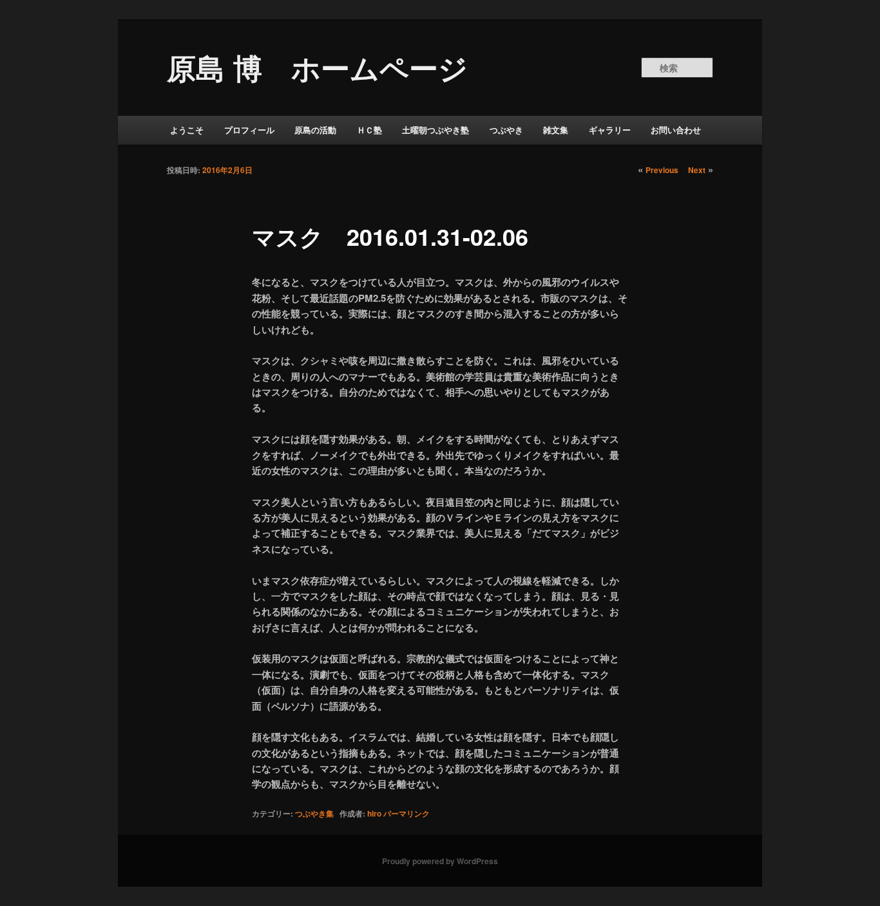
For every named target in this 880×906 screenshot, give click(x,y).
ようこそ (187, 130)
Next (696, 170)
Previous (662, 170)
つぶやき (506, 130)
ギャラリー (610, 130)
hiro (374, 813)
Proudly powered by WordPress (440, 861)
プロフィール (249, 130)
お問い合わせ (676, 130)
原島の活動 (315, 130)
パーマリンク (406, 813)
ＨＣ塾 (369, 130)
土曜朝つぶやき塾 (435, 130)
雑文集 (555, 130)
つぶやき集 (314, 813)
